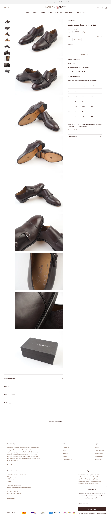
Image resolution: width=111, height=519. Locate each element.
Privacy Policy (99, 453)
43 (69, 39)
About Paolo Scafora (9, 378)
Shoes (50, 12)
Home (27, 12)
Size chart (99, 36)
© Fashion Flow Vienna (12, 512)
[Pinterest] (76, 129)
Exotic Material (69, 12)
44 (74, 39)
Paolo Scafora (71, 20)
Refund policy (99, 459)
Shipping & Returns (9, 395)
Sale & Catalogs (81, 12)
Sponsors (65, 453)
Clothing (42, 12)
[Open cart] (106, 7)
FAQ (64, 450)
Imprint (97, 447)
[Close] (107, 487)
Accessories (58, 12)
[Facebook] (72, 129)
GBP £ (5, 7)
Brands (35, 12)
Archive (65, 456)
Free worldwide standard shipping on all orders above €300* (55, 2)
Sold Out (85, 54)
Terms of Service (99, 450)
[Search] (102, 7)
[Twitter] (74, 129)
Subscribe (92, 509)
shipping (83, 32)
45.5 (79, 39)
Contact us (66, 447)
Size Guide (7, 386)
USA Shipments (67, 459)
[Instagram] (15, 464)
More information (73, 136)
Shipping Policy (99, 456)
